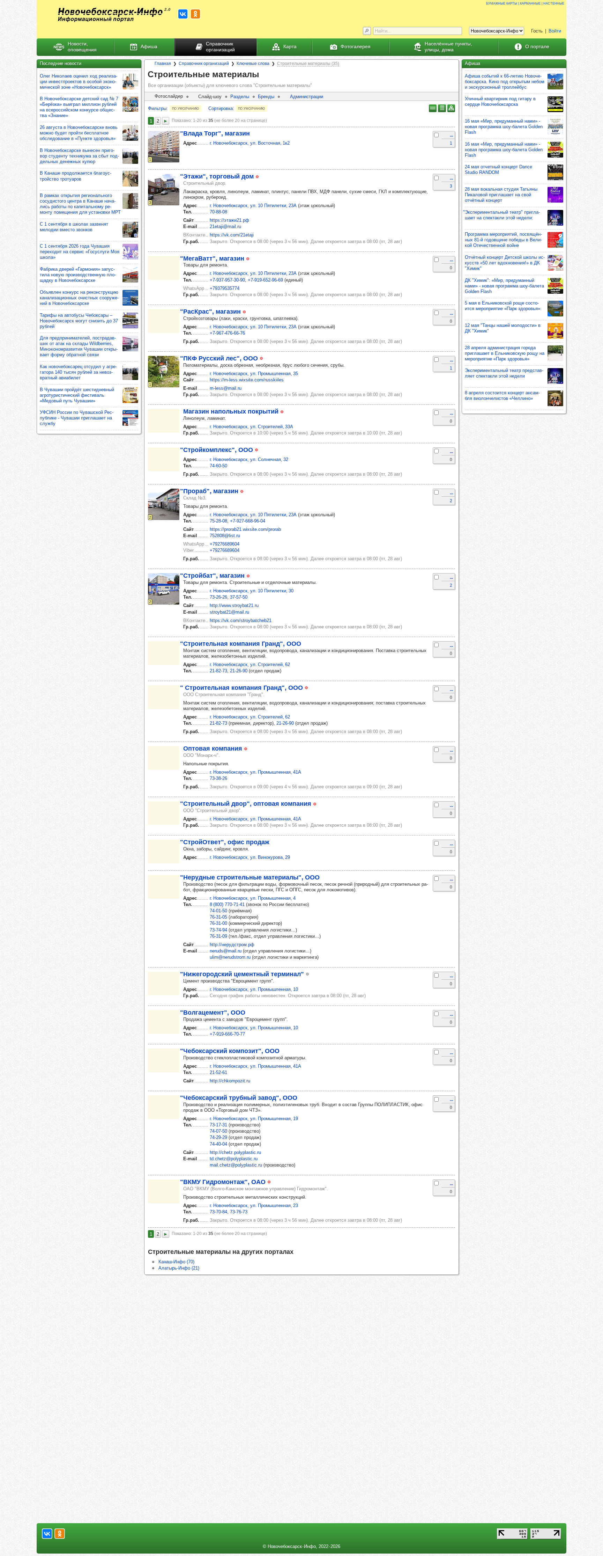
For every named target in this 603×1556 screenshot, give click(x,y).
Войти (555, 31)
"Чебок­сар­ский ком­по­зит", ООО (230, 1050)
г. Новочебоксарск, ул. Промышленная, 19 (254, 1118)
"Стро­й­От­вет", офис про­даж (224, 842)
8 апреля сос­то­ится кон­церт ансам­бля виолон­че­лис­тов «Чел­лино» (502, 395)
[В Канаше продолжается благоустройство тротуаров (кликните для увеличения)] (130, 179)
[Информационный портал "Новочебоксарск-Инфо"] (110, 15)
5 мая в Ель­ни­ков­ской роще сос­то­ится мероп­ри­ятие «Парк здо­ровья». (503, 305)
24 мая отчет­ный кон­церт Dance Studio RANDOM (498, 169)
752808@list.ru (225, 535)
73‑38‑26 (218, 778)
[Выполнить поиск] (367, 31)
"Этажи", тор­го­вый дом (217, 176)
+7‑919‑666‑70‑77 (227, 1034)
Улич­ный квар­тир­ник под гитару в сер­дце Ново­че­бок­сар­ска (500, 101)
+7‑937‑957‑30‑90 (227, 280)
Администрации (306, 96)
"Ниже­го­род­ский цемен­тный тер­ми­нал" (242, 974)
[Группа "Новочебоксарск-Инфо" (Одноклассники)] (195, 14)
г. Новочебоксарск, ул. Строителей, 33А (251, 426)
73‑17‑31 (218, 1124)
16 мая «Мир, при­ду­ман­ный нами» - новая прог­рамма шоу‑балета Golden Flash (504, 126)
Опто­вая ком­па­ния (212, 748)
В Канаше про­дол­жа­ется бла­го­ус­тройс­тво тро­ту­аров (75, 175)
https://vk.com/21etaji (232, 235)
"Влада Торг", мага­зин (215, 133)
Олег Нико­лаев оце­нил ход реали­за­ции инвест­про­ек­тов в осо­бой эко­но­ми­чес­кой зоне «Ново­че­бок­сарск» (78, 81)
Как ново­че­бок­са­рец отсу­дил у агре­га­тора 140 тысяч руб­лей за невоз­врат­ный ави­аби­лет (78, 372)
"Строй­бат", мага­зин (212, 575)
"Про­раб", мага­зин (209, 491)
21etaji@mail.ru (225, 226)
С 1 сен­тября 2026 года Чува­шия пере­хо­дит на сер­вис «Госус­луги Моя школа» (79, 251)
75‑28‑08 (218, 521)
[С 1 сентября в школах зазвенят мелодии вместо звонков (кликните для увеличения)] (130, 230)
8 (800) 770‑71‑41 (227, 904)
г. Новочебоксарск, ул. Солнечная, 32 (249, 459)
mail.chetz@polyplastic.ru (236, 1165)
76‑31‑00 (218, 923)
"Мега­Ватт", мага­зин (212, 258)
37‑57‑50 (238, 597)
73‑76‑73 (238, 1211)
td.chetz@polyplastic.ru (234, 1158)
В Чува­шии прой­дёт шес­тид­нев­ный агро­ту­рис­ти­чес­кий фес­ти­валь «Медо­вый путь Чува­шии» (77, 395)
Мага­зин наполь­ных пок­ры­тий (230, 411)
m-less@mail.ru (225, 388)
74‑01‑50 (218, 910)
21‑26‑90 (238, 670)
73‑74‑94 (218, 930)
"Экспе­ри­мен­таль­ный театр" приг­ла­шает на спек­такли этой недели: (501, 215)
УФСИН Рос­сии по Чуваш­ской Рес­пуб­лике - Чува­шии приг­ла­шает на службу (76, 418)
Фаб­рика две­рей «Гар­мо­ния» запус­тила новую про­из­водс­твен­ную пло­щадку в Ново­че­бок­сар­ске (78, 274)
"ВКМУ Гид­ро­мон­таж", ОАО (223, 1181)
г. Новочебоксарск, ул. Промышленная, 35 (254, 373)
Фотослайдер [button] (169, 96)
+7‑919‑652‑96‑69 (265, 280)
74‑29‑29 (218, 1137)
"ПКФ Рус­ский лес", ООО (219, 358)
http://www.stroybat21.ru (234, 605)
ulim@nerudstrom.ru (230, 957)
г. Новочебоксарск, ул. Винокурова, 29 (250, 857)
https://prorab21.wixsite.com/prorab (245, 529)
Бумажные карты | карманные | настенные (525, 3)
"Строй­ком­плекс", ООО (216, 449)
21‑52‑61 (218, 1072)
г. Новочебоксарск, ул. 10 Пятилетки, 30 (251, 590)
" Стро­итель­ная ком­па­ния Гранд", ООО (241, 687)
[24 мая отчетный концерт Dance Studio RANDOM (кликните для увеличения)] (555, 172)
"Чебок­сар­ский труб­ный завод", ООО (238, 1097)
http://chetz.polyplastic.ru (235, 1152)
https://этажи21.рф (229, 220)
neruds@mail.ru (225, 951)
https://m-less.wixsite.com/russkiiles (247, 379)
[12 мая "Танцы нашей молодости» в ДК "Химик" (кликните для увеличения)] (555, 331)
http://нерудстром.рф (232, 944)
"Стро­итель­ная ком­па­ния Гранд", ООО (240, 643)
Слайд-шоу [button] (210, 96)
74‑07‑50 (218, 1131)
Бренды (266, 96)
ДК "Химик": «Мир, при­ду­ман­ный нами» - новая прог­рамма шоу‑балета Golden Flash (504, 286)
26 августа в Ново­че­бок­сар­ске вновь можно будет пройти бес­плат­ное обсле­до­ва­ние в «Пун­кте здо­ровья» (79, 133)
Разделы (239, 96)
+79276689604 (224, 544)
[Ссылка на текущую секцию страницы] (264, 75)
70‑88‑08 (218, 211)
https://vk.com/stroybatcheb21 (240, 620)
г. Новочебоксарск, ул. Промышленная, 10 (254, 989)
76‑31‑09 (218, 936)
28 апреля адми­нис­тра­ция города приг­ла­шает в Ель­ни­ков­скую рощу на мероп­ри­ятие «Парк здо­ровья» (504, 353)
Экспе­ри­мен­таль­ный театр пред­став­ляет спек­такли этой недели (504, 373)
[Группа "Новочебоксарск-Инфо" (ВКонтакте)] (183, 14)
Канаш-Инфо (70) (176, 1261)
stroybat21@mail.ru (229, 612)
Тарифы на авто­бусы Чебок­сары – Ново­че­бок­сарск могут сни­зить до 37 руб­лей (79, 321)
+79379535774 (224, 288)
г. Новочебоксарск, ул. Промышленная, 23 (254, 1205)
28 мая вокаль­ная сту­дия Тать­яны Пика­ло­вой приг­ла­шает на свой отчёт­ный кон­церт (501, 195)
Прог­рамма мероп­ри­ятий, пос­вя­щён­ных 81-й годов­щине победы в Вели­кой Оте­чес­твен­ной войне (503, 240)
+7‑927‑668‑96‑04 (247, 521)
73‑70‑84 (218, 1211)
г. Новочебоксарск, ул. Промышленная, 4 (253, 898)
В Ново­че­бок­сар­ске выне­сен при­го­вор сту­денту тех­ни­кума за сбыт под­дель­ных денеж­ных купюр (79, 156)
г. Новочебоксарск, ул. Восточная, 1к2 (250, 143)
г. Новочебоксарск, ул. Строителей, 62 (250, 664)
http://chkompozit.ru (230, 1080)
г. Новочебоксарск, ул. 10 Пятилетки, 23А (253, 205)
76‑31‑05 (218, 917)
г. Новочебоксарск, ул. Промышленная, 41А (255, 772)
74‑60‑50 (218, 465)
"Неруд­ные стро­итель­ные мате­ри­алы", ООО (250, 877)
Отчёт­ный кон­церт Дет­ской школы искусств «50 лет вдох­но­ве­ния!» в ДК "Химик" (505, 263)
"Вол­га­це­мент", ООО (212, 1012)
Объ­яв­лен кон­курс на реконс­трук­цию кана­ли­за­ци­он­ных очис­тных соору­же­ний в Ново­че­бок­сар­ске (79, 298)
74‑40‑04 (218, 1144)
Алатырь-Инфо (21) (178, 1268)
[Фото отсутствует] (163, 268)
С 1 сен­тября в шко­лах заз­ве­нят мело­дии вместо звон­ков (74, 226)
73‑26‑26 (218, 597)
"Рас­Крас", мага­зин (210, 311)
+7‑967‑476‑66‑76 (227, 333)
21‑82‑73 (218, 670)
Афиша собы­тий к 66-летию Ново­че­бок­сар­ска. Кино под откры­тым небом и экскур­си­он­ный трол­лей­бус (504, 81)
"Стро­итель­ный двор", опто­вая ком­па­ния (245, 803)
